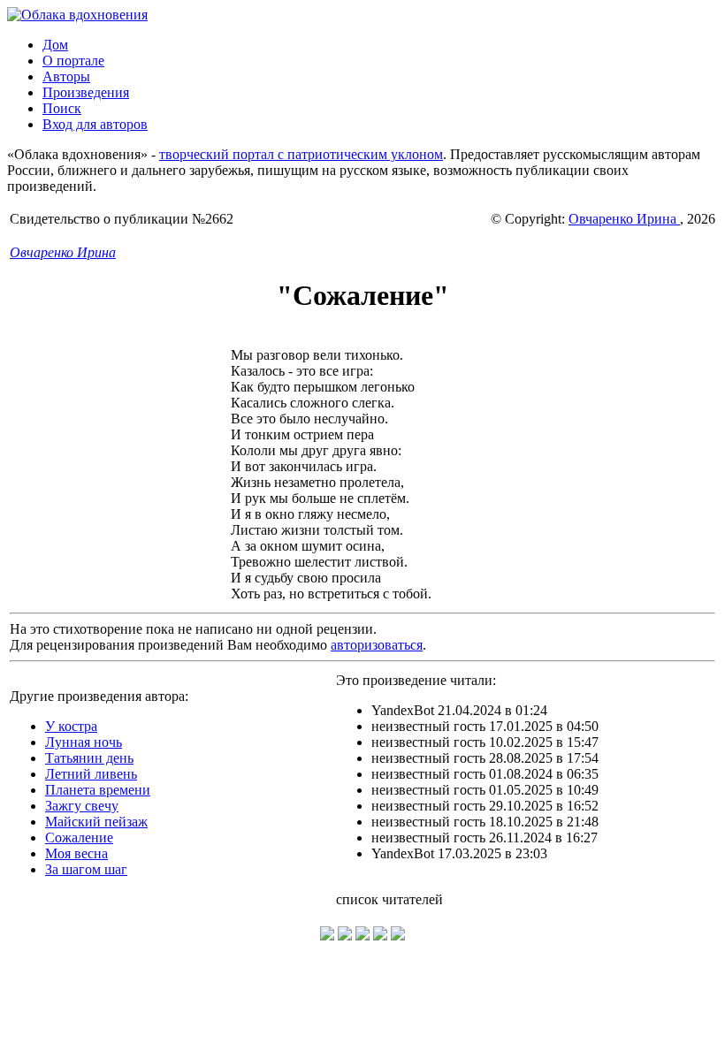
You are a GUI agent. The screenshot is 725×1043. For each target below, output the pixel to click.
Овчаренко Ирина (624, 218)
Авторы (66, 76)
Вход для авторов (95, 124)
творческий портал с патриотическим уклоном (301, 154)
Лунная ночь (83, 742)
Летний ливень (91, 773)
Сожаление (79, 837)
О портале (73, 60)
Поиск (61, 108)
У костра (71, 726)
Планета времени (97, 789)
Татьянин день (89, 757)
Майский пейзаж (96, 821)
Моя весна (76, 853)
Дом (55, 44)
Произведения (85, 92)
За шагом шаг (86, 869)
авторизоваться (377, 644)
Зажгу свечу (81, 805)
